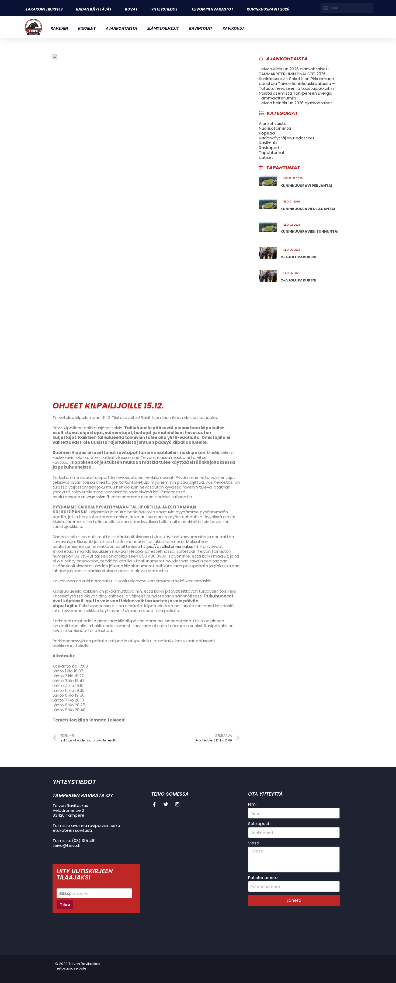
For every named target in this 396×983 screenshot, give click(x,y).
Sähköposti (259, 823)
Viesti (253, 843)
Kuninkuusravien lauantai (307, 208)
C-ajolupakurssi (298, 257)
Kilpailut (87, 28)
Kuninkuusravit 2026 (268, 9)
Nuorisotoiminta (275, 128)
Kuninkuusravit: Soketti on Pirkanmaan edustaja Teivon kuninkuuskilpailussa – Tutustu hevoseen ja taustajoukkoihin (297, 83)
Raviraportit (270, 147)
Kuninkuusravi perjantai (306, 185)
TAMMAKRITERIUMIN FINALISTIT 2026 (292, 74)
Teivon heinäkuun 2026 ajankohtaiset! (296, 103)
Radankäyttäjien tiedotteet (287, 138)
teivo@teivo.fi (95, 497)
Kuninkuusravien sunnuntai (309, 231)
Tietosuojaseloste (70, 968)
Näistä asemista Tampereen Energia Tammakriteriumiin (295, 95)
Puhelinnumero (263, 877)
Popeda (267, 133)
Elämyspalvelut (163, 28)
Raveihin (59, 28)
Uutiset (266, 157)
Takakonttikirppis (44, 9)
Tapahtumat (272, 152)
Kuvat (131, 9)
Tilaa (65, 904)
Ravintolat (200, 28)
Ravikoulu (233, 28)
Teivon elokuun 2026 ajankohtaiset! (294, 69)
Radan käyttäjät (94, 9)
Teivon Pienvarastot (212, 9)
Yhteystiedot (164, 9)
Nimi (252, 804)
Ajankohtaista (121, 28)
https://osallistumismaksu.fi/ (170, 546)
